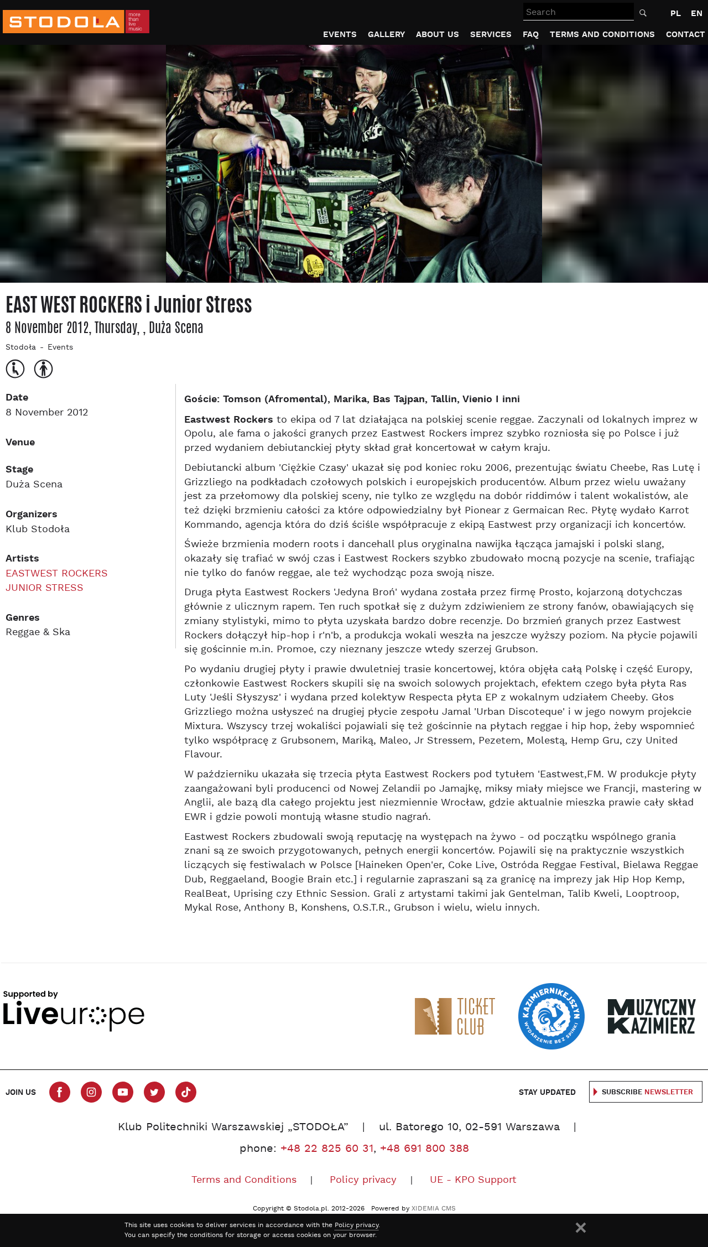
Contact (685, 34)
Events (340, 34)
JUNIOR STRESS (45, 588)
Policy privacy (363, 1180)
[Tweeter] (154, 1092)
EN (696, 13)
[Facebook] (59, 1092)
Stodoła (21, 347)
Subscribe (647, 1092)
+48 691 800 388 (424, 1149)
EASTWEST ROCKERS (57, 574)
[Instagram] (91, 1092)
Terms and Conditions (602, 34)
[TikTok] (185, 1092)
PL (675, 13)
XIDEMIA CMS (434, 1208)
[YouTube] (122, 1092)
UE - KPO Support (473, 1180)
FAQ (531, 34)
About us (437, 34)
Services (491, 34)
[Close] (580, 1227)
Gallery (386, 34)
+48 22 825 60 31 (326, 1149)
